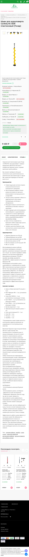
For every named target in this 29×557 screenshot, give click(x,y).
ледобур (18, 432)
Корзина (3, 527)
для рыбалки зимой (8, 438)
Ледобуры (3, 16)
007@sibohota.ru (4, 513)
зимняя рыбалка (10, 432)
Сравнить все (4, 451)
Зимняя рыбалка (21, 14)
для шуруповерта (20, 436)
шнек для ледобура (12, 434)
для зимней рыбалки (8, 436)
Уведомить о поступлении (11, 147)
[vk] (10, 516)
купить (4, 434)
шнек (22, 432)
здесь (2, 555)
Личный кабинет (4, 529)
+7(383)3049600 (4, 504)
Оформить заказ (4, 531)
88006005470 (15, 504)
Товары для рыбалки (11, 14)
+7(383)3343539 (4, 506)
